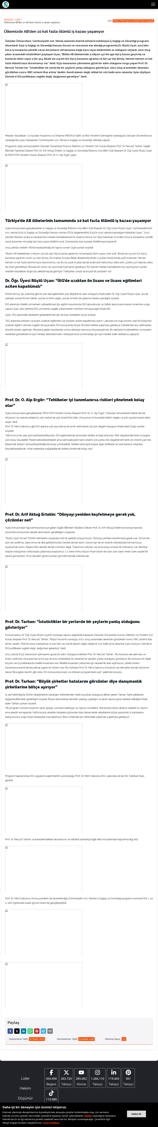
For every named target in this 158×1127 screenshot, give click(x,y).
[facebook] (10, 1031)
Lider (17, 19)
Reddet (88, 1115)
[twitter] (17, 1031)
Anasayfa (8, 19)
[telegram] (43, 1031)
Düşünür (25, 1098)
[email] (50, 1031)
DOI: (131, 21)
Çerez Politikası (51, 1122)
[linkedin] (23, 1031)
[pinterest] (37, 1031)
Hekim (25, 1088)
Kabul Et (136, 1113)
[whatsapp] (30, 1031)
